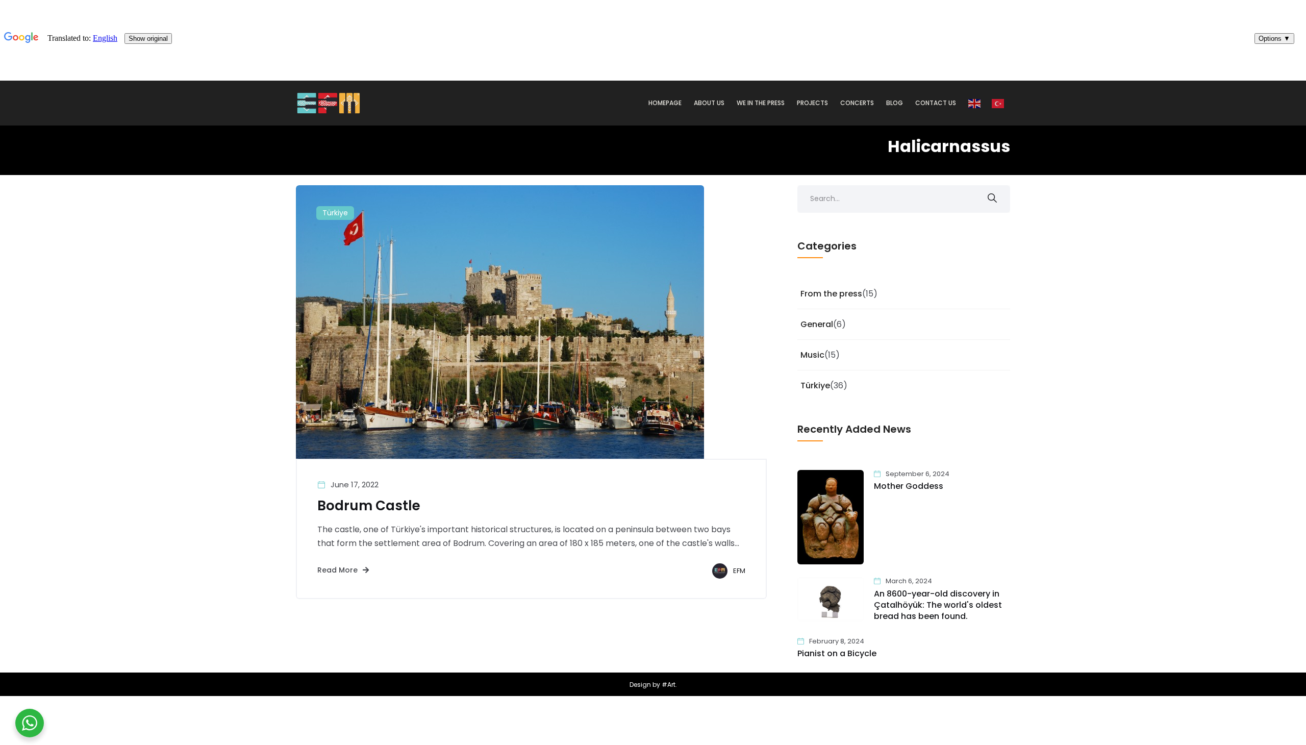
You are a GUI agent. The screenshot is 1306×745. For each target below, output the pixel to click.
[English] (975, 103)
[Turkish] (998, 103)
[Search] (992, 199)
